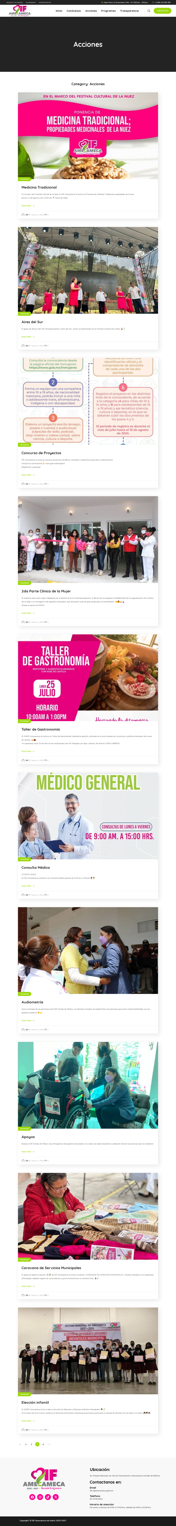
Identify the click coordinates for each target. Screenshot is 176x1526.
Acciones (24, 179)
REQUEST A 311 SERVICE (15, 2)
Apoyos (28, 1137)
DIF (27, 215)
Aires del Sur (32, 322)
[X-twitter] (56, 1497)
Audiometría (32, 1002)
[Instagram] (40, 1497)
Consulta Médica (36, 867)
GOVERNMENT (31, 2)
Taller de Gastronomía (41, 729)
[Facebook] (32, 1497)
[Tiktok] (48, 1497)
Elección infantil (35, 1402)
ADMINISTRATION (45, 2)
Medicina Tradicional (39, 187)
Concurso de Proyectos (41, 453)
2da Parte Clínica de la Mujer (46, 591)
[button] (149, 11)
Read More (26, 206)
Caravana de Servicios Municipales (51, 1268)
